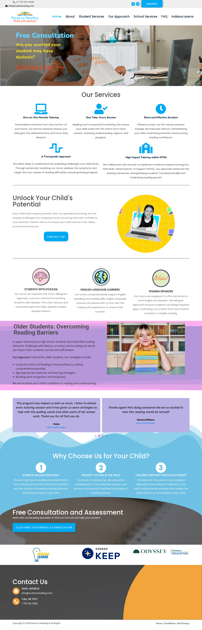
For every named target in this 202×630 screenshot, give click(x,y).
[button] (11, 415)
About (70, 16)
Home (56, 16)
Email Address (30, 588)
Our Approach (119, 16)
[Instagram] (138, 4)
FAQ (164, 16)
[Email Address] (16, 591)
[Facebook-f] (133, 4)
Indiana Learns (182, 16)
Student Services (91, 16)
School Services (145, 16)
